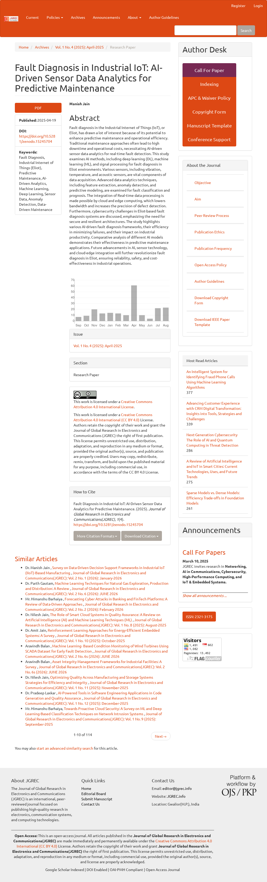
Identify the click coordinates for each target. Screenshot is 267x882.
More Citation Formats (96, 536)
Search (246, 30)
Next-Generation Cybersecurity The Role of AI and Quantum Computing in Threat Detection (212, 439)
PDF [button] (38, 107)
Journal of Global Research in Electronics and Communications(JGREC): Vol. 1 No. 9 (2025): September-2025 (93, 718)
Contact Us (90, 804)
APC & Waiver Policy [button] (209, 97)
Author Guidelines (164, 17)
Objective (203, 182)
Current (32, 17)
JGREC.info (176, 796)
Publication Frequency (213, 248)
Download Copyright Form (211, 300)
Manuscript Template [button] (209, 125)
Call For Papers (204, 552)
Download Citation (140, 536)
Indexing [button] (209, 84)
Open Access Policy (211, 264)
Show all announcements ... (205, 595)
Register (238, 5)
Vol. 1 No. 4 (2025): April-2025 (79, 47)
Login (258, 5)
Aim (198, 199)
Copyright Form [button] (209, 111)
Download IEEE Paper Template (212, 322)
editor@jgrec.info (177, 788)
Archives (78, 17)
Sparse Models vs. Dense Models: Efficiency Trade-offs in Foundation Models (215, 497)
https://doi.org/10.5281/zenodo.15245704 (108, 524)
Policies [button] (53, 17)
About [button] (133, 17)
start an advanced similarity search (65, 748)
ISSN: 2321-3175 (199, 616)
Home (24, 47)
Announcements (106, 17)
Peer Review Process (212, 215)
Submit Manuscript (96, 798)
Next (161, 736)
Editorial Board (93, 793)
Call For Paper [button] (209, 70)
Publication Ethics (209, 231)
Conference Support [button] (209, 139)
